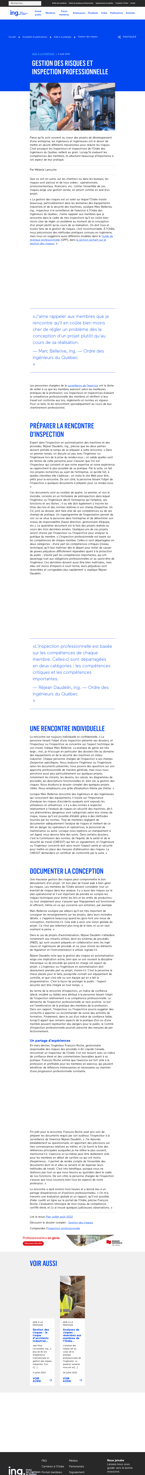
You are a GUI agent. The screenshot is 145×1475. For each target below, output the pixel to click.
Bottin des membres (59, 3)
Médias (73, 1461)
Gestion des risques (80, 1223)
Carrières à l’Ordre (53, 1466)
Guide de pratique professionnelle (81, 3)
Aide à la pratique (62, 37)
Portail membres (52, 1472)
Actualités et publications (35, 37)
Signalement (77, 1472)
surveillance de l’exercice (83, 385)
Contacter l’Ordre (121, 3)
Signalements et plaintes (104, 3)
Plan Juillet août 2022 (59, 1217)
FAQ (44, 1461)
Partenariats (76, 1466)
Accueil (12, 37)
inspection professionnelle (63, 1228)
